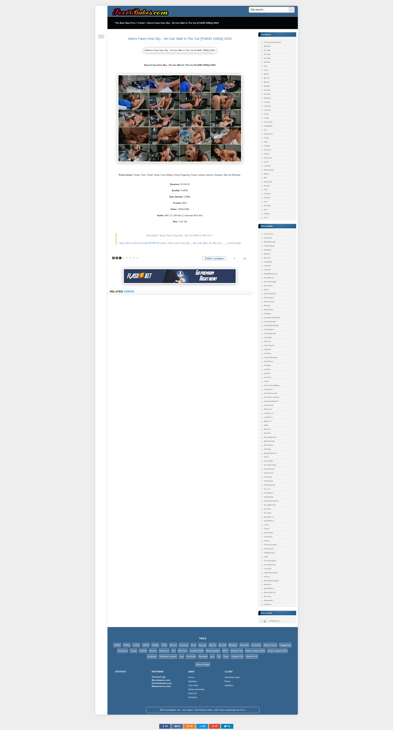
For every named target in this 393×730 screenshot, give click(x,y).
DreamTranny (269, 302)
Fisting (266, 118)
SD (218, 656)
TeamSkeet (268, 537)
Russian (267, 198)
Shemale (267, 206)
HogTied (267, 373)
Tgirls (266, 557)
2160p (155, 645)
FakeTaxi (267, 353)
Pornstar (203, 656)
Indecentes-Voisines (271, 397)
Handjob (267, 146)
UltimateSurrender (271, 573)
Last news (193, 685)
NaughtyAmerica (270, 453)
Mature (266, 174)
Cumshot (267, 106)
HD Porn (182, 650)
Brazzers (267, 258)
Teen (266, 217)
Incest (266, 162)
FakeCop (267, 341)
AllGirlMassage (269, 242)
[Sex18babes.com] (101, 12)
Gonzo (153, 650)
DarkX (266, 290)
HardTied (267, 377)
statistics (229, 685)
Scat (265, 202)
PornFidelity (268, 461)
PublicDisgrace (269, 485)
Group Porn (268, 134)
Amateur (267, 62)
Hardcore (267, 150)
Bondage (267, 90)
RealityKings (268, 497)
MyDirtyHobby (269, 441)
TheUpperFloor (270, 565)
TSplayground (269, 553)
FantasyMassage (270, 357)
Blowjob (267, 86)
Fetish (266, 114)
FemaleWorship (270, 333)
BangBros (267, 250)
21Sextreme (268, 234)
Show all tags (202, 664)
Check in (192, 693)
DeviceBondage (270, 282)
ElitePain (267, 306)
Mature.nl (267, 421)
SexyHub (267, 509)
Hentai (266, 154)
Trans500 (267, 569)
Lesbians (267, 166)
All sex (173, 645)
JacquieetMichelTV (271, 401)
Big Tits (267, 78)
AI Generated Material (272, 42)
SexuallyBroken (270, 505)
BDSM (266, 74)
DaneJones (268, 286)
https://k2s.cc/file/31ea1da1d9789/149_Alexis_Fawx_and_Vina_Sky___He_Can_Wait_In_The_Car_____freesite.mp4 (180, 243)
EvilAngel (267, 314)
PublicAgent (268, 481)
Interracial (268, 158)
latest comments (196, 689)
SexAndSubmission (271, 501)
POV (266, 190)
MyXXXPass (269, 445)
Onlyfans (152, 656)
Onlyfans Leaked (168, 656)
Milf (265, 178)
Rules (227, 681)
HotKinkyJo (268, 389)
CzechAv (267, 270)
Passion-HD (268, 473)
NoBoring (267, 449)
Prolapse (267, 194)
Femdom (267, 110)
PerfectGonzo (269, 469)
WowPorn (267, 584)
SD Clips (267, 58)
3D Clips (267, 50)
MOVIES (267, 46)
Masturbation (269, 170)
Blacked (267, 254)
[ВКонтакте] (113, 258)
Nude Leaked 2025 (255, 650)
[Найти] (292, 10)
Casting (267, 102)
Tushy (266, 525)
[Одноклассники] (116, 258)
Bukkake (267, 98)
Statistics (192, 681)
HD (173, 650)
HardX (266, 381)
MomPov (267, 429)
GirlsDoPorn (268, 361)
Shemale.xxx (269, 517)
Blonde (266, 82)
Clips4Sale (268, 262)
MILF (225, 650)
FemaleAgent (269, 329)
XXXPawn (267, 604)
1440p (136, 645)
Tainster (267, 541)
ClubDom (267, 266)
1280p (127, 645)
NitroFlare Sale (232, 677)
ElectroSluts (268, 310)
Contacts (192, 697)
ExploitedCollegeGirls (272, 318)
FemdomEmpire (270, 322)
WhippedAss (269, 600)
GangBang (268, 126)
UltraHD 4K (251, 656)
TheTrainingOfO (270, 561)
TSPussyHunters (270, 545)
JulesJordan (268, 405)
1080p (117, 645)
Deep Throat (270, 645)
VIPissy (267, 577)
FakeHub (267, 349)
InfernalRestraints (271, 393)
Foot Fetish (268, 122)
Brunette (267, 94)
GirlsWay (267, 365)
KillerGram (268, 409)
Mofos (266, 425)
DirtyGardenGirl (270, 294)
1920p (146, 645)
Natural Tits (236, 650)
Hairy (266, 142)
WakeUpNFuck (270, 592)
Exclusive (122, 650)
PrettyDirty (268, 477)
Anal (265, 66)
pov (212, 656)
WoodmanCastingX (271, 581)
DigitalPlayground (270, 274)
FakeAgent (268, 337)
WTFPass (268, 596)
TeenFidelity (268, 533)
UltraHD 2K (237, 656)
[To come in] (101, 24)
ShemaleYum (269, 521)
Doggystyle (285, 645)
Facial (133, 650)
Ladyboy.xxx (269, 413)
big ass (202, 645)
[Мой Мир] (120, 258)
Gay (265, 130)
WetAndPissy (269, 588)
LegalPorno (268, 417)
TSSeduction (269, 549)
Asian (266, 70)
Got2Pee (267, 369)
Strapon (267, 213)
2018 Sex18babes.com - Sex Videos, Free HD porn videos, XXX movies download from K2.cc (140, 11)
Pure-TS (267, 489)
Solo (265, 210)
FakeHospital (269, 345)
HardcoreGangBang (271, 385)
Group (266, 138)
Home (191, 677)
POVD (266, 457)
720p (164, 645)
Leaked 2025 (196, 650)
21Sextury (268, 238)
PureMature (268, 493)
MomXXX (267, 433)
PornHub (191, 656)
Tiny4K (266, 529)
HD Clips (267, 54)
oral (181, 656)
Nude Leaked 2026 (277, 650)
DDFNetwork (269, 298)
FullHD (143, 650)
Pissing (266, 186)
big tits (212, 645)
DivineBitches (269, 278)
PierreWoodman (270, 465)
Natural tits (268, 182)
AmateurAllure (269, 246)
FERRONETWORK (271, 326)
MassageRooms (270, 437)
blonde (222, 645)
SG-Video (267, 513)
